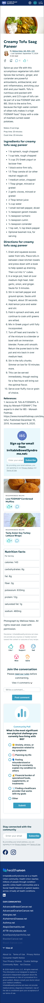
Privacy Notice (27, 468)
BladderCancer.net (13, 939)
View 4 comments (21, 683)
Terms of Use (12, 470)
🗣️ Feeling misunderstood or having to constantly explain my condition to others (24, 765)
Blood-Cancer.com (13, 943)
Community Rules (10, 964)
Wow (15, 658)
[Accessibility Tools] (30, 2)
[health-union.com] (14, 871)
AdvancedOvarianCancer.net (18, 910)
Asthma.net (9, 922)
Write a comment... (15, 689)
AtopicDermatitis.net (14, 927)
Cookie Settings (31, 961)
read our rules (22, 674)
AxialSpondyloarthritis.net (16, 935)
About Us (7, 954)
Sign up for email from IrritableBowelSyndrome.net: (22, 448)
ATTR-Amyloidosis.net (14, 931)
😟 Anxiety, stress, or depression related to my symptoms (23, 748)
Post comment (22, 697)
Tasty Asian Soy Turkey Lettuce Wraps (18, 534)
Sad (32, 647)
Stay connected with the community (17, 828)
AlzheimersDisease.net (15, 918)
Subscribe (30, 460)
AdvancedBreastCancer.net (17, 906)
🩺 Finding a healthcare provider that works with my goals (24, 791)
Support (21, 647)
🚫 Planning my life (21, 755)
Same (26, 658)
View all (9, 948)
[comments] (17, 506)
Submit (22, 805)
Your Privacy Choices (12, 961)
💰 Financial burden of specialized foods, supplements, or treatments (23, 779)
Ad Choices (25, 964)
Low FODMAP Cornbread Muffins (19, 500)
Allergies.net (9, 914)
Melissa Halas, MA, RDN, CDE (23, 51)
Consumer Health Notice (14, 958)
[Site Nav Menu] (41, 2)
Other (15, 798)
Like (9, 647)
